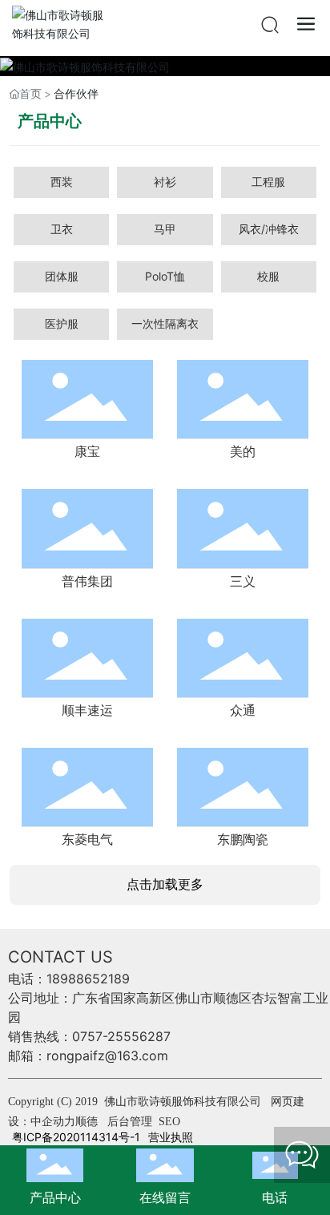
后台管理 (131, 1122)
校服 (268, 276)
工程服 (268, 181)
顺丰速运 (87, 710)
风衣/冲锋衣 (269, 229)
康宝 (87, 451)
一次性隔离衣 (165, 323)
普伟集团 (87, 581)
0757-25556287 (121, 1036)
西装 (61, 181)
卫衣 (61, 229)
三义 (243, 581)
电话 (275, 1197)
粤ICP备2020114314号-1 (76, 1137)
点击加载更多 (165, 884)
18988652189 (88, 979)
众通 (243, 710)
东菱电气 (87, 839)
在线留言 (165, 1197)
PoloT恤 (165, 276)
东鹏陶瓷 (242, 839)
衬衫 (165, 181)
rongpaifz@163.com (107, 1055)
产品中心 (55, 1197)
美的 (243, 451)
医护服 (61, 323)
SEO (169, 1122)
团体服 (61, 276)
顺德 (86, 1122)
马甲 (165, 229)
